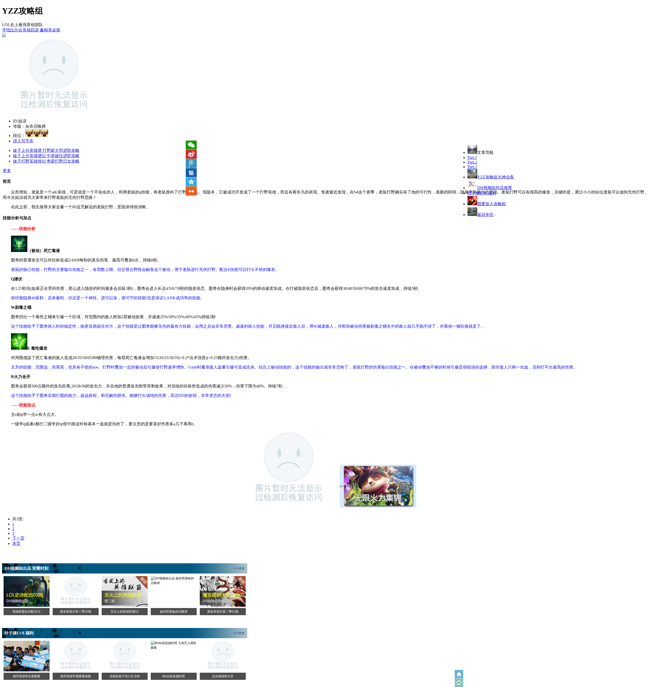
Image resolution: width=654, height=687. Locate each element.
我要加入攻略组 (491, 204)
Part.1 (472, 157)
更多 (7, 170)
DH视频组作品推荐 (494, 188)
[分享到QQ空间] (191, 181)
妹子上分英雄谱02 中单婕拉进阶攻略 (46, 156)
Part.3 (472, 167)
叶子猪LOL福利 (482, 193)
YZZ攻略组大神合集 (495, 177)
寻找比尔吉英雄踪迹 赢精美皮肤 (31, 30)
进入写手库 (23, 141)
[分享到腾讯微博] (191, 163)
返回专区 (485, 214)
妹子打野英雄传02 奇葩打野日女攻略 (46, 161)
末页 (16, 543)
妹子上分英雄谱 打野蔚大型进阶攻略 (46, 150)
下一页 (18, 538)
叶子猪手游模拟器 (459, 683)
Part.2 (472, 162)
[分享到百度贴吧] (191, 172)
